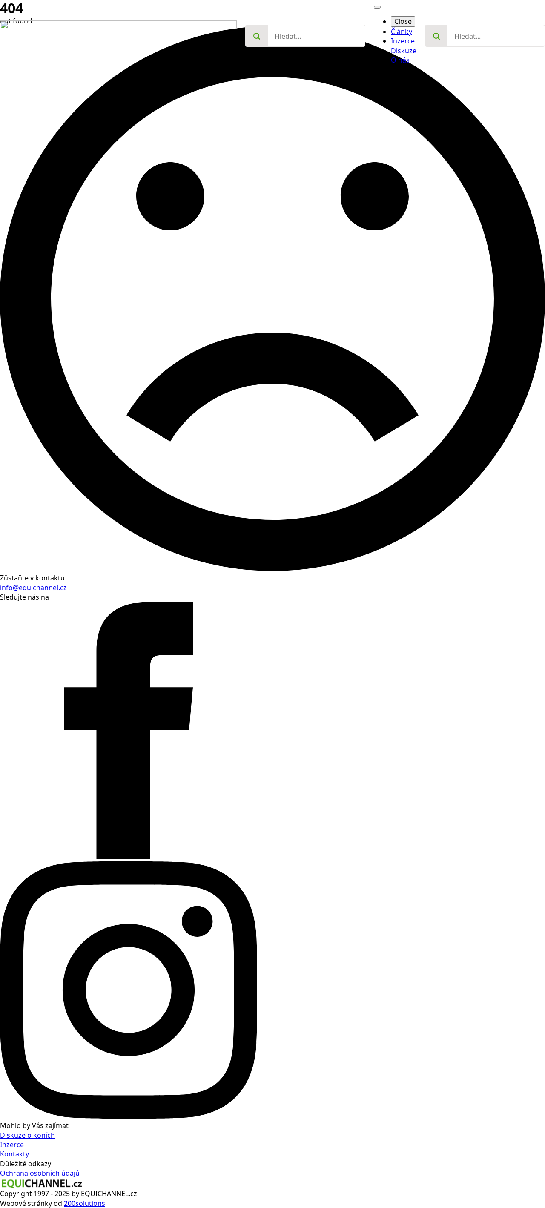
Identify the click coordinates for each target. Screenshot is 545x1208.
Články (401, 31)
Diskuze (403, 50)
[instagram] (128, 1116)
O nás (400, 60)
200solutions (84, 1203)
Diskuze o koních (27, 1135)
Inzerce (403, 41)
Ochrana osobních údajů (40, 1173)
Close (403, 21)
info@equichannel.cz (33, 587)
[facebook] (128, 856)
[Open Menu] (377, 7)
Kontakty (14, 1154)
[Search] (257, 36)
